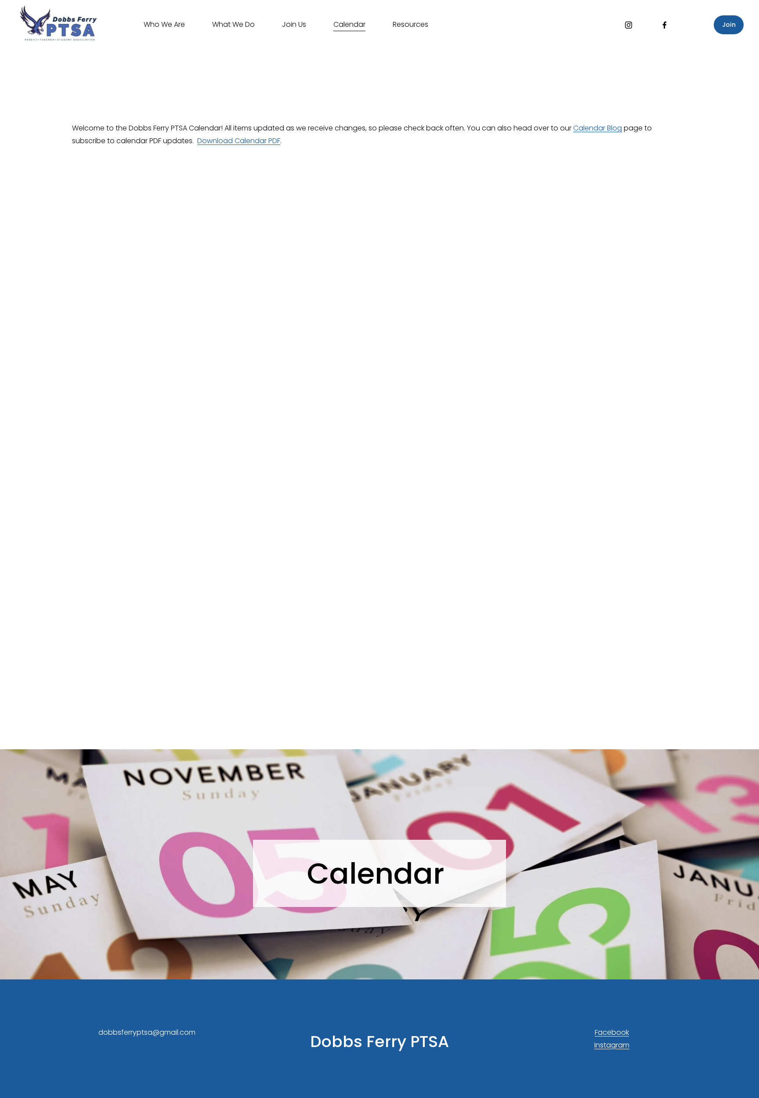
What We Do (233, 24)
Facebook (612, 1032)
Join (729, 24)
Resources (410, 24)
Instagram (611, 1045)
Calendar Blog (597, 128)
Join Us (294, 24)
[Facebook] (664, 25)
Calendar (349, 24)
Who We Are (164, 24)
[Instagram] (628, 25)
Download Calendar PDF (238, 141)
